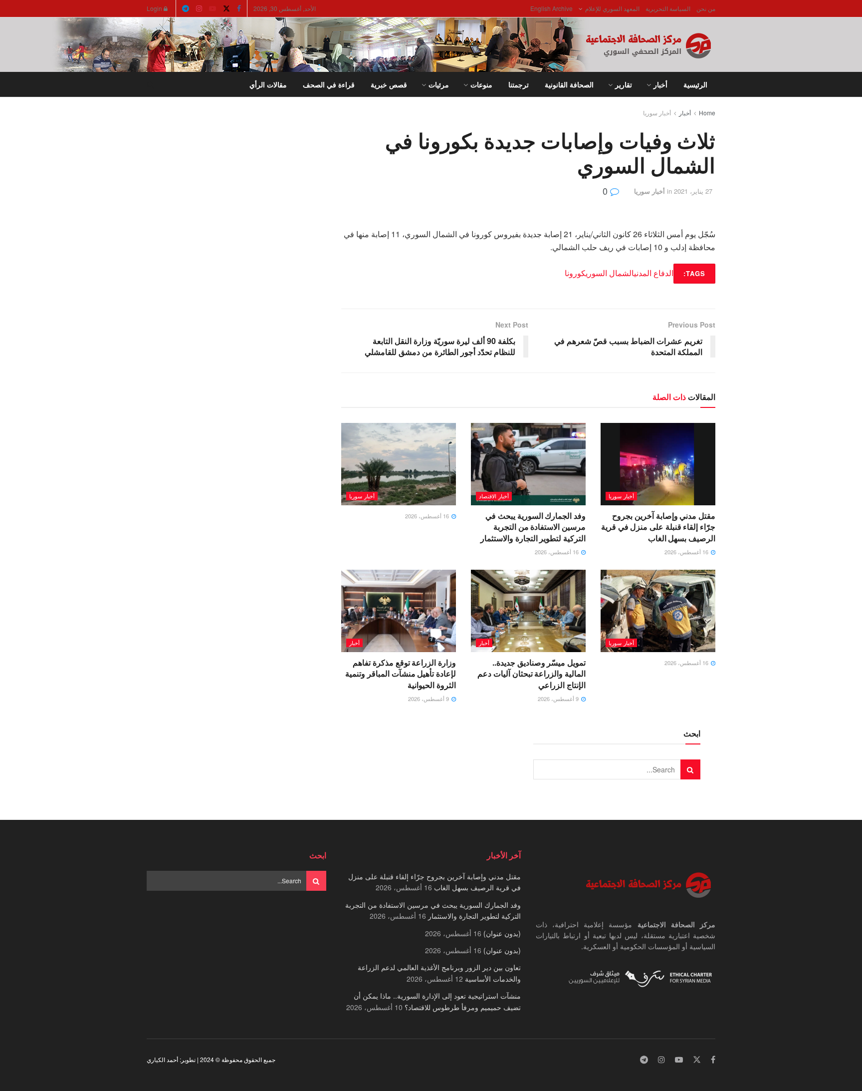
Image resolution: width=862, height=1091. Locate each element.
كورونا (575, 273)
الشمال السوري (610, 273)
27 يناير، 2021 (693, 191)
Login (155, 8)
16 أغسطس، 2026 (687, 552)
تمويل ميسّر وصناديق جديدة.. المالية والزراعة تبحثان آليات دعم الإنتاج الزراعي (531, 674)
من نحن (705, 8)
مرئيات (439, 84)
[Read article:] (398, 464)
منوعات (481, 84)
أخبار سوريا (657, 112)
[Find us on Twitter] (226, 8)
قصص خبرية (389, 84)
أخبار (660, 84)
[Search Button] (150, 84)
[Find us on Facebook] (239, 8)
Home (707, 112)
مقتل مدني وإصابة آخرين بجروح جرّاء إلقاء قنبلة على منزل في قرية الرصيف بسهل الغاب (658, 527)
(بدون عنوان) (502, 933)
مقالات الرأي (268, 84)
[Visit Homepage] (650, 44)
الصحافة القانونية (569, 84)
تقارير (623, 84)
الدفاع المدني (653, 273)
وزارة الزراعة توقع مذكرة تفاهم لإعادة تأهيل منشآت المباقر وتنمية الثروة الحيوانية (400, 674)
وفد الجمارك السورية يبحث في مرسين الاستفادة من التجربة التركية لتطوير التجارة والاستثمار (533, 527)
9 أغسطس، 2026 (559, 699)
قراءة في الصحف (329, 84)
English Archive (551, 8)
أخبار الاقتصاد (494, 496)
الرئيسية (695, 84)
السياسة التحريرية (668, 8)
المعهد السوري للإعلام (612, 8)
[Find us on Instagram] (199, 8)
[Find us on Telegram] (185, 8)
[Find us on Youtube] (212, 8)
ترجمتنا (518, 84)
